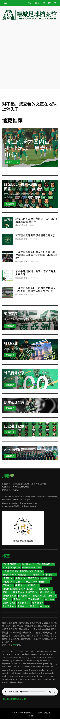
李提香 (8, 585)
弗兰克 (31, 582)
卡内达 (50, 575)
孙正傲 (8, 582)
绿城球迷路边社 (21, 225)
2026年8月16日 (33, 225)
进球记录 (9, 603)
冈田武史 (24, 575)
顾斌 (34, 606)
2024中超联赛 (12, 564)
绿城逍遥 (39, 596)
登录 (30, 3)
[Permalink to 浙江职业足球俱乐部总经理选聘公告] (7, 239)
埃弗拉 (20, 578)
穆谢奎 (18, 592)
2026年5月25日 (33, 295)
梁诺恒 (20, 585)
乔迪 (39, 571)
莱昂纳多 (20, 599)
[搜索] (5, 3)
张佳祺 (44, 582)
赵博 (49, 599)
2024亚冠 (28, 564)
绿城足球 (24, 596)
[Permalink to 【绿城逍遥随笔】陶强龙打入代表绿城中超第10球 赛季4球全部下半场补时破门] (7, 256)
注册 (37, 3)
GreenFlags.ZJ (32, 567)
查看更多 (10, 326)
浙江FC (33, 585)
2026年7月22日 (33, 262)
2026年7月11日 (33, 278)
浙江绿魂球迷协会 (14, 589)
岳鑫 (20, 582)
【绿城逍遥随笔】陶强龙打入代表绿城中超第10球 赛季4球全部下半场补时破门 (36, 255)
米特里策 (32, 592)
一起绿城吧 (10, 571)
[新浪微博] (49, 3)
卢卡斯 (8, 578)
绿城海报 (10, 596)
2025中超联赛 (46, 564)
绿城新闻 (47, 592)
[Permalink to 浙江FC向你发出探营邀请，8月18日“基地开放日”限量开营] (7, 222)
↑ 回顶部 (30, 715)
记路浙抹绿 (36, 599)
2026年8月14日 (33, 239)
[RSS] (44, 3)
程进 (7, 592)
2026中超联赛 (12, 567)
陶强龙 (22, 606)
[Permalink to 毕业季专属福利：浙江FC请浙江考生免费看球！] (7, 275)
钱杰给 (37, 603)
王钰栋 (32, 589)
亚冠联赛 (9, 575)
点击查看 (10, 204)
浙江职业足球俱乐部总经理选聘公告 (35, 235)
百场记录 (45, 589)
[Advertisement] (30, 54)
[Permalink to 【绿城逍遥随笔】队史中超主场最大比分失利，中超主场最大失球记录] (7, 292)
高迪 (44, 606)
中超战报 (26, 571)
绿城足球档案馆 (26, 712)
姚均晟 (45, 578)
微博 (15, 645)
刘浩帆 (38, 575)
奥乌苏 (33, 578)
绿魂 (52, 596)
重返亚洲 (24, 603)
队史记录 (9, 606)
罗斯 (7, 599)
